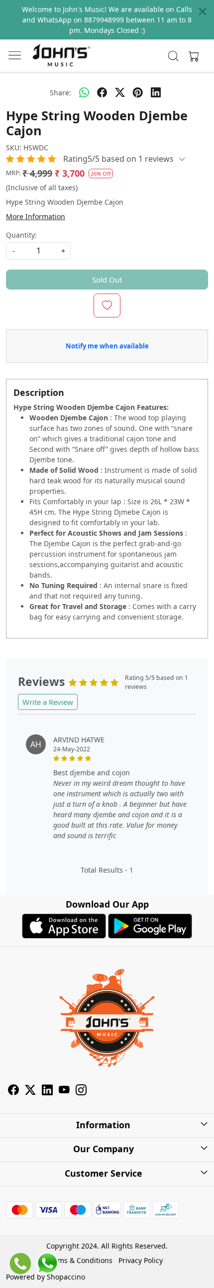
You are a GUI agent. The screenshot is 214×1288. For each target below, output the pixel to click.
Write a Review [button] (47, 702)
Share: (60, 92)
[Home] (61, 56)
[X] (30, 1091)
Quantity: (21, 235)
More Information (35, 216)
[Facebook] (13, 1091)
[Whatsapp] (84, 92)
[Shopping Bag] (191, 56)
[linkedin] (156, 92)
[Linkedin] (47, 1091)
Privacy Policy (140, 1260)
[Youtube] (64, 1091)
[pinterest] (138, 92)
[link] (173, 55)
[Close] (202, 11)
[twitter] (120, 92)
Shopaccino (66, 1277)
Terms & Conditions (79, 1260)
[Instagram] (81, 1091)
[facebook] (102, 92)
